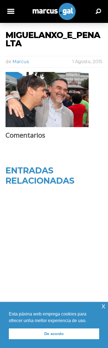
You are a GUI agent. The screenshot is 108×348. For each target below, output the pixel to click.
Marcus (20, 61)
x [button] (103, 306)
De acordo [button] (54, 333)
